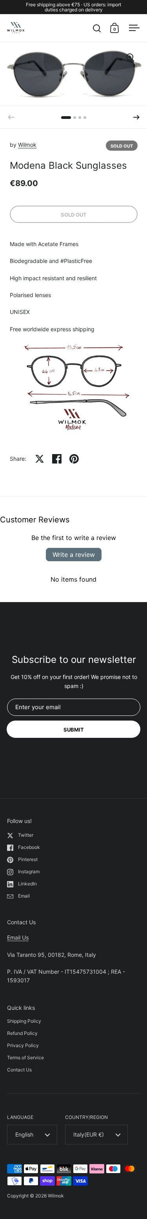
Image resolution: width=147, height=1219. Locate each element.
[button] (136, 117)
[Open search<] (97, 28)
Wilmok (27, 144)
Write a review (74, 554)
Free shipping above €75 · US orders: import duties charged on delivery (73, 7)
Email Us (18, 937)
